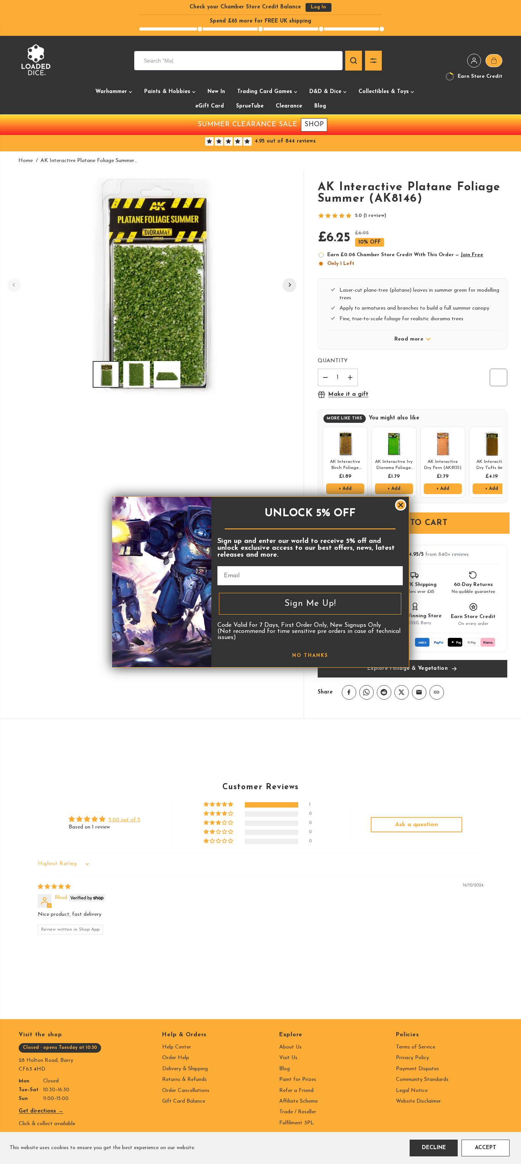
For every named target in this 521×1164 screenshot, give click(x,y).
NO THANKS (310, 655)
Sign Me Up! (310, 603)
